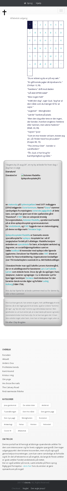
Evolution (43, 418)
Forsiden (6, 355)
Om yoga (6, 379)
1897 (20, 217)
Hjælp (38, 3)
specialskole (23, 244)
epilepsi (26, 238)
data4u (27, 482)
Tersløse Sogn (34, 229)
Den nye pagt (9, 418)
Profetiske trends (10, 367)
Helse (21, 424)
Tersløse (29, 278)
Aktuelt (5, 359)
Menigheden (27, 418)
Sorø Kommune (29, 207)
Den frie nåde (28, 411)
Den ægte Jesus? (38, 488)
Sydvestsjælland (28, 204)
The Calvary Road (10, 387)
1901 (26, 226)
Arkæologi (8, 424)
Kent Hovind (8, 371)
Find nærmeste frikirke (13, 391)
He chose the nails (11, 383)
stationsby (13, 204)
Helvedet (47, 424)
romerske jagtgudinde (42, 210)
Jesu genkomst (10, 405)
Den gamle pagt (47, 411)
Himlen (33, 424)
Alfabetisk (22, 431)
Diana (47, 207)
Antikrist (45, 405)
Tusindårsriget (10, 411)
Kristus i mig (8, 375)
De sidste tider (29, 405)
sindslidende (14, 226)
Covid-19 (7, 431)
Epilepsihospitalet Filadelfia (18, 235)
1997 (46, 253)
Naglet (26, 488)
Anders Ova (8, 363)
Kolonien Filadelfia (31, 220)
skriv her (27, 466)
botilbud (15, 250)
